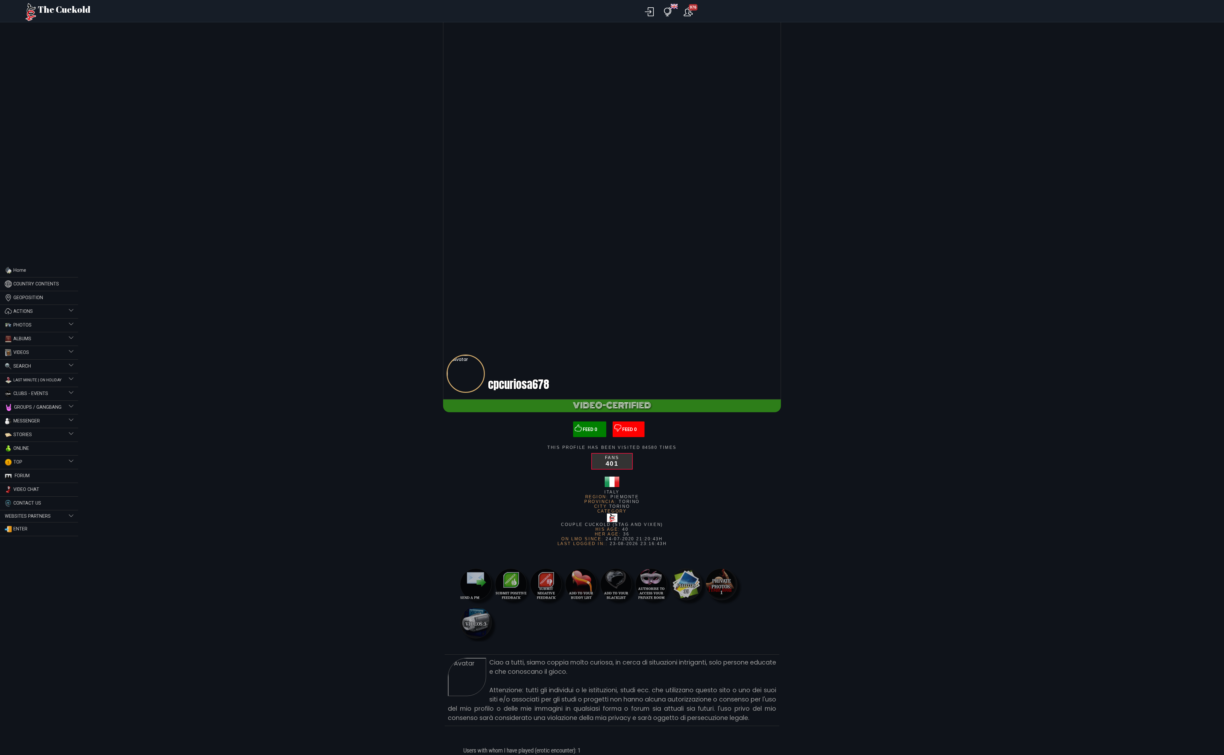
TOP (17, 461)
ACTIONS (23, 311)
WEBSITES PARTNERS (28, 516)
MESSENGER (26, 420)
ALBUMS (22, 338)
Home (19, 270)
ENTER (20, 528)
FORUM (21, 475)
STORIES (22, 434)
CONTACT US (27, 503)
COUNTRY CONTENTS (36, 283)
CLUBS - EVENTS (30, 393)
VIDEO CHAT (26, 489)
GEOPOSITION (28, 297)
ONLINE (21, 448)
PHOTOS (22, 324)
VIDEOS (21, 352)
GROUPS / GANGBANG (38, 407)
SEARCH (22, 366)
